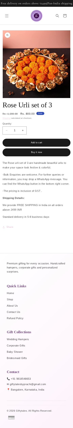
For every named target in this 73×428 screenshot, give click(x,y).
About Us (12, 305)
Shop (10, 299)
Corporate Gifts (16, 345)
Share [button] (9, 227)
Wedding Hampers (18, 339)
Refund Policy (15, 318)
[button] (7, 16)
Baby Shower (15, 351)
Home (10, 293)
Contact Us (13, 311)
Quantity (7, 123)
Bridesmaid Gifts (17, 358)
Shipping (7, 118)
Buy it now (36, 152)
